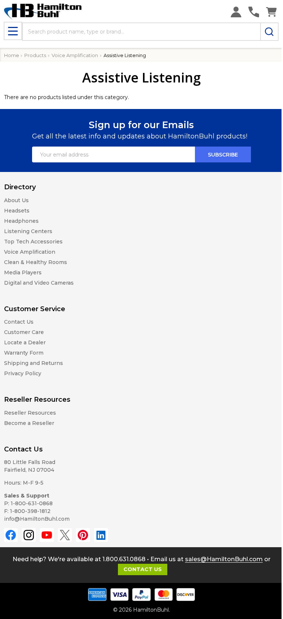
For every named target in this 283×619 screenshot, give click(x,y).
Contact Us (19, 322)
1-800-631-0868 (32, 503)
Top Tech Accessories (33, 241)
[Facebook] (11, 535)
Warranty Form (23, 352)
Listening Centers (28, 231)
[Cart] (271, 12)
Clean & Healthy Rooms (35, 262)
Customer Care (24, 332)
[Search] (269, 31)
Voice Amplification (29, 252)
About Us (16, 200)
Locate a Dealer (25, 342)
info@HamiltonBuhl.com (37, 519)
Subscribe (223, 154)
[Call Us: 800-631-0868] (254, 12)
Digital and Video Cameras (39, 282)
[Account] (236, 12)
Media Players (23, 272)
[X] (65, 535)
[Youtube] (47, 535)
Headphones (21, 221)
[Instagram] (29, 535)
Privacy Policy (22, 373)
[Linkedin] (101, 535)
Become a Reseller (29, 423)
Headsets (16, 210)
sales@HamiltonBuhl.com (224, 559)
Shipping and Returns (33, 363)
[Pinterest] (83, 535)
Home (11, 55)
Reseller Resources (30, 412)
